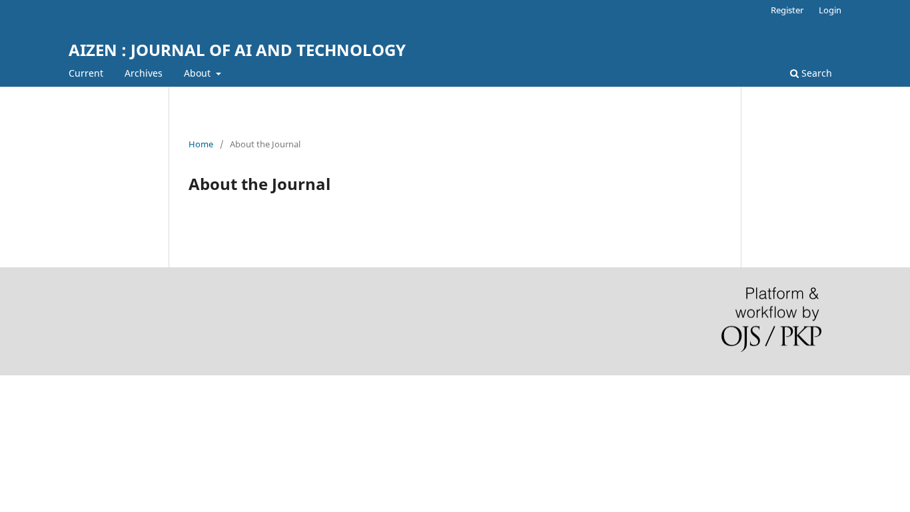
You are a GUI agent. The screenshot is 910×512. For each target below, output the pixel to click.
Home (201, 144)
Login (830, 10)
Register (787, 10)
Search (815, 73)
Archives (144, 73)
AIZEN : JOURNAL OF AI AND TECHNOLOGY (237, 50)
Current (86, 73)
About (198, 73)
